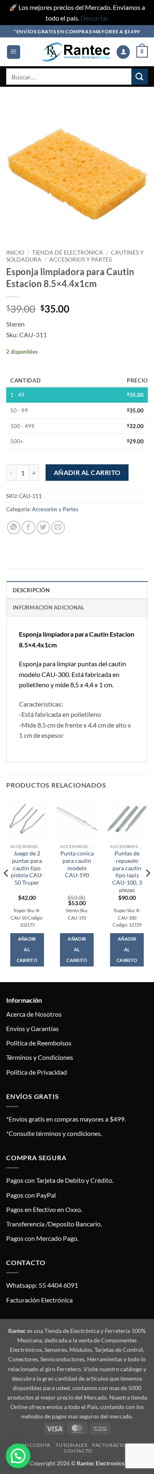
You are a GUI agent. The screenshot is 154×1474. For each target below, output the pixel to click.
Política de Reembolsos (38, 1043)
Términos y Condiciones (39, 1057)
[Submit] (139, 77)
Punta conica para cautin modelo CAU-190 (77, 864)
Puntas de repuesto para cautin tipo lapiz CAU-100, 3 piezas (127, 871)
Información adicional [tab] (48, 607)
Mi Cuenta (36, 1445)
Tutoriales (71, 1445)
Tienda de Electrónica (67, 252)
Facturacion (111, 1445)
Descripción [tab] (31, 590)
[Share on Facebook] (28, 527)
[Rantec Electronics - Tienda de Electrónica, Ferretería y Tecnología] (76, 52)
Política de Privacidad (36, 1072)
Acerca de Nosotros (34, 1014)
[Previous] (6, 889)
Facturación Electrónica (39, 1300)
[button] (13, 52)
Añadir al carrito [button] (27, 949)
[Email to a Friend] (58, 527)
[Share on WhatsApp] (14, 527)
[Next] (147, 889)
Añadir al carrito (87, 472)
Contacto (78, 1451)
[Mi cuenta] (123, 52)
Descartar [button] (94, 18)
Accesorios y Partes (80, 259)
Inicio (15, 252)
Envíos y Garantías (32, 1028)
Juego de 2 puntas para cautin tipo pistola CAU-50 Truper (27, 868)
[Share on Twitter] (43, 527)
